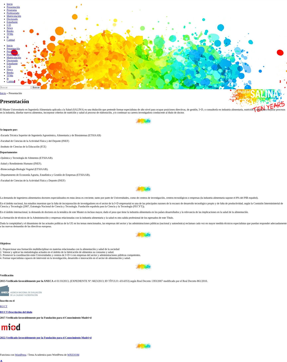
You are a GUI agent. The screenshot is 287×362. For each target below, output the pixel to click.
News (10, 28)
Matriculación (14, 16)
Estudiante (12, 22)
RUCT (3, 306)
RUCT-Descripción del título (16, 312)
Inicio (10, 4)
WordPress (20, 354)
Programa (12, 10)
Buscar (36, 87)
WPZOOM (73, 354)
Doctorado (12, 19)
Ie (8, 37)
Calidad (11, 40)
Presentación (13, 7)
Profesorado (13, 13)
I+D (9, 25)
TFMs (10, 34)
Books (10, 31)
